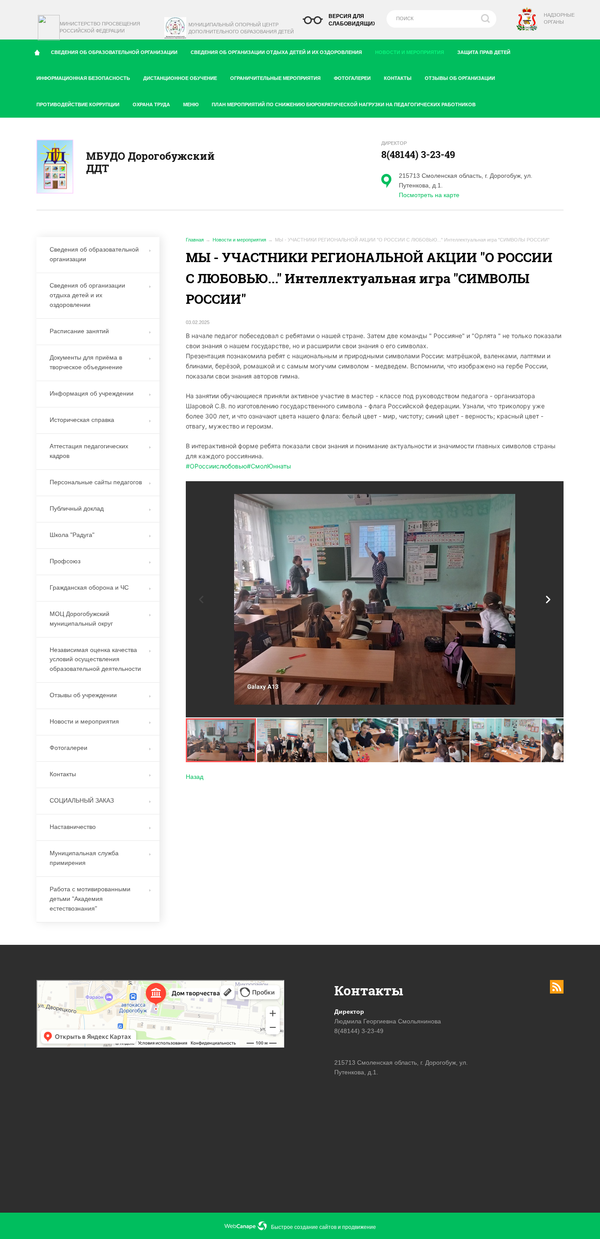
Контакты (398, 78)
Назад (194, 776)
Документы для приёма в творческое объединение (86, 362)
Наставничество (73, 826)
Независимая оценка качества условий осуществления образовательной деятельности (95, 659)
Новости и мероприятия (409, 52)
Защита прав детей (483, 52)
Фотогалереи (352, 78)
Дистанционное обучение (180, 78)
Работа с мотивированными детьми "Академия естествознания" (90, 899)
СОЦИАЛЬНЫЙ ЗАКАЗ (82, 800)
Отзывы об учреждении (83, 695)
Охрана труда (151, 104)
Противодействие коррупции (77, 104)
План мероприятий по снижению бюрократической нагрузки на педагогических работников (344, 104)
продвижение (359, 1227)
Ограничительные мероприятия (275, 78)
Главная (195, 239)
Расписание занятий (79, 331)
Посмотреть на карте (429, 194)
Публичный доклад (77, 508)
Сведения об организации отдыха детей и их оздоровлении (87, 295)
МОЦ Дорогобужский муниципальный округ (81, 618)
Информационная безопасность (83, 78)
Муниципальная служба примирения (84, 858)
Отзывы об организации (460, 78)
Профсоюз (65, 561)
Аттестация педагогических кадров (89, 451)
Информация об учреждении (92, 393)
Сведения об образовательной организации (114, 52)
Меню (191, 104)
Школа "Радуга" (72, 534)
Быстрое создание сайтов (303, 1227)
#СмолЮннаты (269, 466)
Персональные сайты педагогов (96, 482)
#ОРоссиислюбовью (216, 466)
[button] (548, 599)
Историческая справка (82, 419)
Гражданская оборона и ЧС (89, 587)
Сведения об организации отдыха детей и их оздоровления (276, 52)
